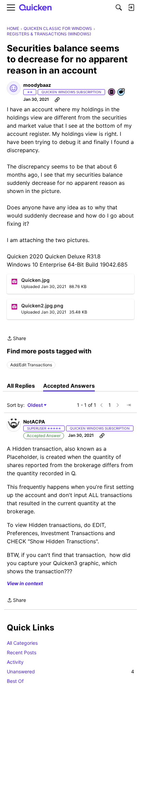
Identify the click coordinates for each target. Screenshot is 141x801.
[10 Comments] (121, 92)
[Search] (119, 7)
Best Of (15, 681)
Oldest (35, 405)
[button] (14, 88)
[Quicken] (35, 7)
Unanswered (70, 671)
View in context (25, 583)
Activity (15, 662)
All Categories (22, 643)
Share (16, 338)
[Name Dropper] (112, 92)
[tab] (21, 385)
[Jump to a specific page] (128, 405)
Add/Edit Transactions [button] (31, 364)
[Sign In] (131, 7)
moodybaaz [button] (37, 85)
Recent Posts (21, 652)
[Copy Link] (57, 99)
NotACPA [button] (34, 421)
